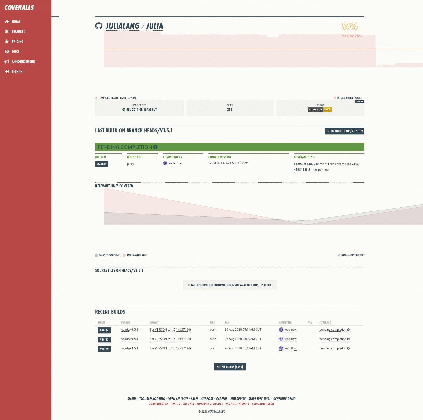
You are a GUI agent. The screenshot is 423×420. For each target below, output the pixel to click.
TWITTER (175, 404)
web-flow (175, 163)
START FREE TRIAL (259, 398)
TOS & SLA (188, 404)
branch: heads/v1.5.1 (345, 131)
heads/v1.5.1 (129, 329)
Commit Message (219, 157)
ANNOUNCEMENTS (158, 404)
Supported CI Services (210, 404)
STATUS (131, 398)
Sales (194, 398)
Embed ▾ (360, 101)
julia (154, 26)
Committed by (172, 157)
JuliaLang (123, 26)
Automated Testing (263, 404)
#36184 (101, 164)
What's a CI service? (237, 404)
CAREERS (221, 398)
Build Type (134, 157)
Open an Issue (178, 398)
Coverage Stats (304, 157)
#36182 (104, 349)
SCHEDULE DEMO (284, 398)
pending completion (125, 147)
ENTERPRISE (238, 398)
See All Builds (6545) (230, 366)
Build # (100, 157)
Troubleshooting (152, 398)
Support (207, 398)
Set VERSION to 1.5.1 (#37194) (228, 163)
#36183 (104, 340)
